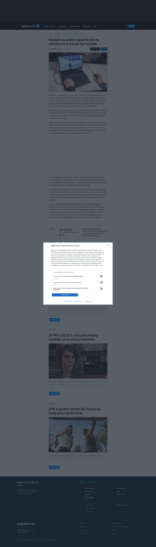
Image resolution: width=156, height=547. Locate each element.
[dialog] (78, 273)
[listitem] (78, 272)
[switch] (100, 276)
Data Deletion (68, 301)
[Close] (109, 246)
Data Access (78, 301)
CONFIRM (65, 295)
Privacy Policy (88, 301)
